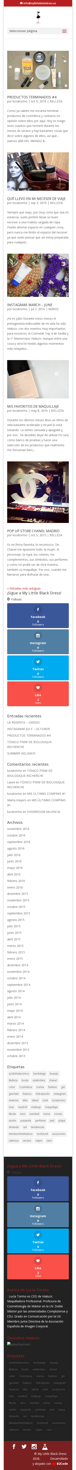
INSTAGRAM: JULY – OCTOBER (28, 729)
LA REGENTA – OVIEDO (23, 722)
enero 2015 (15, 959)
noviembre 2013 (18, 1050)
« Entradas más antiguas (24, 588)
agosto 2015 (15, 920)
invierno (14, 1100)
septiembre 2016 (18, 842)
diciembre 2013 (17, 1043)
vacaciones (58, 1134)
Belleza (13, 1080)
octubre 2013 (16, 1056)
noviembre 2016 (18, 829)
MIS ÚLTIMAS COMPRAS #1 (46, 794)
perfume (40, 1120)
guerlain (14, 1094)
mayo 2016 (15, 868)
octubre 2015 (16, 907)
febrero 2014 (16, 1030)
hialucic (27, 1094)
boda (25, 1080)
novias (58, 1114)
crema (40, 1087)
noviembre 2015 (18, 900)
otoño (12, 1120)
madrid (22, 1107)
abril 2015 (13, 939)
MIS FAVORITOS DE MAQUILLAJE (33, 406)
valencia (14, 1140)
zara (49, 1140)
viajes (38, 1140)
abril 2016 (13, 874)
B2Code (62, 1464)
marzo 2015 (15, 946)
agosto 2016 (15, 848)
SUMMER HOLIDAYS (21, 753)
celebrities (39, 1080)
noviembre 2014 (18, 972)
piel (52, 1120)
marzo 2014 (15, 1023)
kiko (25, 1100)
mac (11, 1107)
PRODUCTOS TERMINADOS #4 (31, 97)
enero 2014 (15, 1036)
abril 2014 (13, 1017)
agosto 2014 (15, 991)
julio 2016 (13, 855)
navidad (34, 1114)
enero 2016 (15, 887)
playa (61, 1120)
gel (63, 1087)
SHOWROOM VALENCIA (43, 812)
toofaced (42, 1134)
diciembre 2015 (17, 894)
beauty (54, 1073)
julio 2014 (13, 998)
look (45, 1100)
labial (35, 1100)
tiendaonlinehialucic (21, 1134)
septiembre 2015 (18, 913)
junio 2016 (14, 861)
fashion (52, 1087)
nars (22, 1114)
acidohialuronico (19, 1073)
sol (25, 1127)
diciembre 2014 (17, 965)
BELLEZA (56, 101)
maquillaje (51, 1107)
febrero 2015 (16, 952)
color (12, 1087)
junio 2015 (14, 933)
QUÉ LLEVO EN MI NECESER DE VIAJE (36, 198)
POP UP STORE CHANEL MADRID (33, 531)
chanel (53, 1080)
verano (27, 1140)
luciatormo (20, 101)
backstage (39, 1073)
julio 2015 (13, 926)
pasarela (25, 1120)
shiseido (14, 1127)
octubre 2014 (16, 978)
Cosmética (25, 1087)
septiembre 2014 (18, 985)
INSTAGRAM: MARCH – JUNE (29, 305)
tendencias (37, 1127)
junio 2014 (14, 1004)
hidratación (43, 1094)
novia (46, 1114)
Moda (12, 1114)
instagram (60, 1094)
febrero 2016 (16, 881)
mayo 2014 (15, 1011)
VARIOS (53, 309)
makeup (36, 1107)
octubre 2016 (16, 835)
